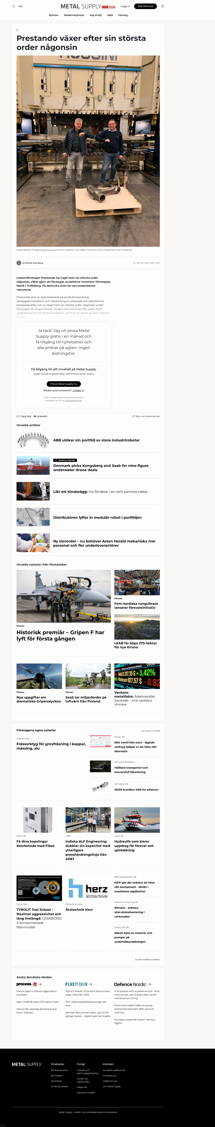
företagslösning (74, 400)
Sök (21, 6)
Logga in (78, 390)
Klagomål (82, 1087)
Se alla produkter (59, 1086)
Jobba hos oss (110, 1081)
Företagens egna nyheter (36, 730)
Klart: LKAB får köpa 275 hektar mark (38, 1002)
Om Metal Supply (112, 1086)
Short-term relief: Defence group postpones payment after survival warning (134, 1009)
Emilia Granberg (34, 263)
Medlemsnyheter (74, 15)
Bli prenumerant (59, 1070)
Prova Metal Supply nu (63, 384)
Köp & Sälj (96, 15)
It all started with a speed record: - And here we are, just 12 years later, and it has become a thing (136, 995)
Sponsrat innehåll (86, 1092)
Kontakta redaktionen (114, 1070)
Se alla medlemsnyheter (147, 959)
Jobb (110, 15)
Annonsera (56, 1081)
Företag (123, 15)
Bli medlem (57, 1075)
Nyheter (54, 15)
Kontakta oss (109, 1075)
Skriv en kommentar (148, 416)
